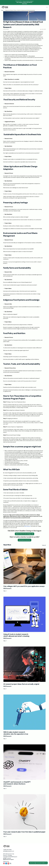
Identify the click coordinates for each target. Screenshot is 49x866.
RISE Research (27, 526)
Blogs (2, 10)
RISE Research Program (8, 859)
